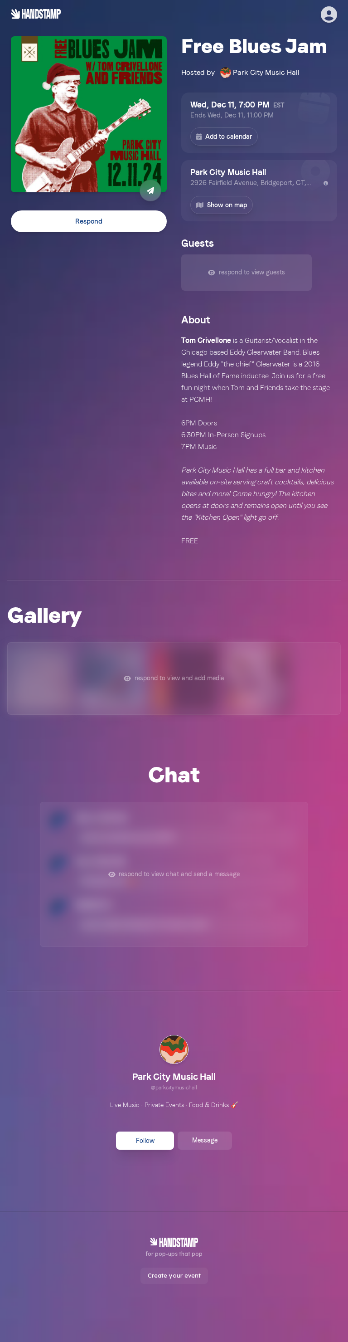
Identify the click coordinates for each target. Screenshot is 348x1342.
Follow (145, 1140)
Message (205, 1140)
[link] (174, 1064)
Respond (88, 221)
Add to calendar (228, 136)
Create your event (174, 1275)
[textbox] (259, 441)
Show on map (227, 205)
